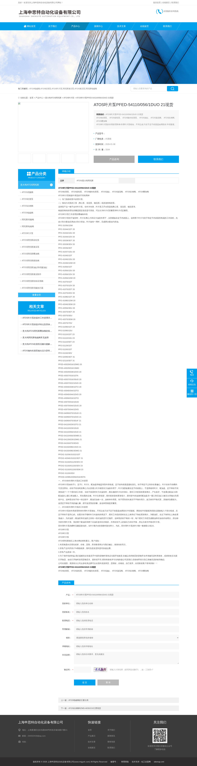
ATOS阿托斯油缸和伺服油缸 (34, 267)
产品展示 (91, 736)
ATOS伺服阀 (27, 192)
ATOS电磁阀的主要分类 (78, 700)
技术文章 (121, 26)
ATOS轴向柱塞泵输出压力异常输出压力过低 (38, 350)
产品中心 (75, 26)
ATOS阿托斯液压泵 (30, 247)
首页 (31, 98)
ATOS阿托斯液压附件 (31, 274)
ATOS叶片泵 (69, 98)
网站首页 (31, 26)
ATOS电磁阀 (27, 213)
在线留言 (166, 2)
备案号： (114, 762)
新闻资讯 (111, 736)
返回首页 (157, 2)
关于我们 (52, 26)
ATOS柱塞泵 (27, 199)
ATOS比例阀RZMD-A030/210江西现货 (84, 708)
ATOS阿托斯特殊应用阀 (32, 281)
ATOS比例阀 (27, 206)
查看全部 (36, 295)
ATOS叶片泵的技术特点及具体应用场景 (38, 324)
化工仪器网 (146, 762)
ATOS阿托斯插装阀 (30, 260)
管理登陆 (125, 762)
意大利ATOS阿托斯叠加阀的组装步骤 (38, 331)
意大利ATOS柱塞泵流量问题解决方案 (38, 344)
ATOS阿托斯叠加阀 (30, 254)
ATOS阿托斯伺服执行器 (32, 288)
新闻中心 (98, 26)
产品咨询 (114, 159)
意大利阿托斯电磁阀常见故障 (36, 337)
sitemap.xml (159, 762)
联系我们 (175, 2)
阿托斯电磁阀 (28, 226)
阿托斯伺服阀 (28, 219)
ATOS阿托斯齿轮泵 (30, 240)
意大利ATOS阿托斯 (53, 98)
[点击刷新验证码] (100, 669)
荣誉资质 (111, 742)
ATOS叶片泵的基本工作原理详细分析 (38, 318)
